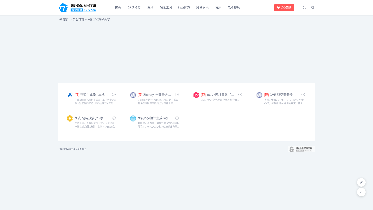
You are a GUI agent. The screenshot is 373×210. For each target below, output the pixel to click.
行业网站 (184, 7)
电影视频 (234, 7)
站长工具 (166, 7)
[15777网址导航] (79, 7)
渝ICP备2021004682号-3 (72, 149)
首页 (118, 7)
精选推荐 (134, 7)
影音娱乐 (202, 7)
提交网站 (285, 7)
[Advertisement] (174, 51)
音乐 (218, 7)
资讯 (150, 7)
